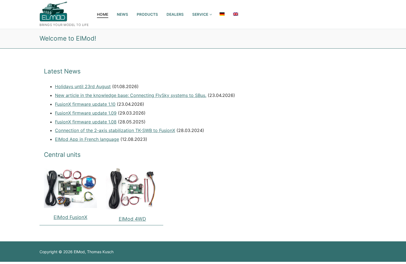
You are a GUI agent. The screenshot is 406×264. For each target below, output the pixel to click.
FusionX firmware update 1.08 (86, 122)
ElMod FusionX (70, 217)
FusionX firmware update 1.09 (86, 113)
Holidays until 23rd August (83, 86)
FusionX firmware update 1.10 (85, 104)
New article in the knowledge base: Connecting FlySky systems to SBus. (130, 95)
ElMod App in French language (87, 139)
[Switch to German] (222, 14)
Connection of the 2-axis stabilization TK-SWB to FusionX (115, 130)
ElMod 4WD (132, 219)
